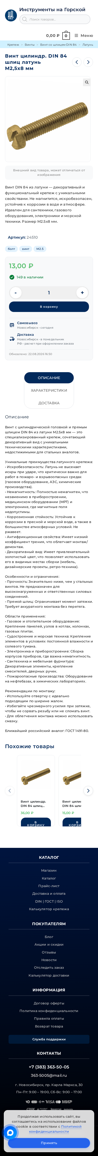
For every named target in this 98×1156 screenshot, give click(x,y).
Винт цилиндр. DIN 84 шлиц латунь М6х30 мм (35, 804)
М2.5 (40, 249)
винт (25, 249)
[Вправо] (88, 790)
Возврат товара (49, 1026)
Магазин (49, 870)
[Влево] (10, 790)
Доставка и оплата (48, 893)
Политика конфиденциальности (49, 1011)
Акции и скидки (49, 944)
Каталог (49, 878)
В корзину (49, 306)
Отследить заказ (49, 967)
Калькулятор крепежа (49, 909)
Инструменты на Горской (52, 9)
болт (11, 249)
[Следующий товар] (88, 62)
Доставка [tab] (49, 403)
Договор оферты (49, 1003)
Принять (49, 1143)
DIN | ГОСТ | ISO (49, 901)
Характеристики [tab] (49, 390)
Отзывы (49, 952)
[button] (87, 82)
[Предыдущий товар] (77, 62)
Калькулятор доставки (49, 975)
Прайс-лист (48, 886)
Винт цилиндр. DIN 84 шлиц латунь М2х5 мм (76, 804)
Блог (49, 937)
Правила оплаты (49, 1018)
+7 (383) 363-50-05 (49, 1067)
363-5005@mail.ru (49, 1075)
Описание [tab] (49, 377)
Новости (49, 960)
